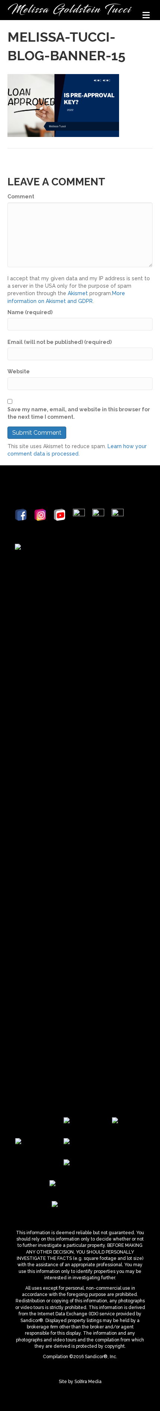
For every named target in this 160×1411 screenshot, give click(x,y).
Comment (20, 196)
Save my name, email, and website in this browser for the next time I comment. (78, 413)
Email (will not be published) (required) (59, 342)
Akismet (78, 293)
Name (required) (29, 312)
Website (18, 371)
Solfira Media (88, 1381)
